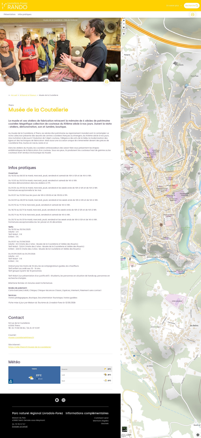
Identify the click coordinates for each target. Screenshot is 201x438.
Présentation (9, 14)
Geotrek (105, 423)
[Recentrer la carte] (124, 33)
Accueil (14, 95)
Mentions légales (101, 421)
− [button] (124, 23)
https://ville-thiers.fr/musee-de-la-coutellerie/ (29, 347)
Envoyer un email (20, 426)
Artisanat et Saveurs (28, 95)
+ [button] (124, 20)
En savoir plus (172, 5)
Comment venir (101, 418)
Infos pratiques (24, 14)
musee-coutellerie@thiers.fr (21, 337)
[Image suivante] (117, 50)
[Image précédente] (3, 50)
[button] (124, 27)
